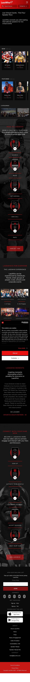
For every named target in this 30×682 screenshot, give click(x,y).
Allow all (15, 353)
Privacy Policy (15, 580)
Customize (14, 358)
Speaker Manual (15, 647)
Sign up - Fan (15, 606)
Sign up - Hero (15, 603)
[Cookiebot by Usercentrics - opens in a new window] (21, 323)
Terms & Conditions (15, 665)
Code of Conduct (15, 641)
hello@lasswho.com (15, 656)
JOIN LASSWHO (15, 557)
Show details (21, 348)
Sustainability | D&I (15, 644)
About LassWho (15, 629)
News (15, 632)
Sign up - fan (15, 248)
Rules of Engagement (15, 638)
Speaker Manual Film (15, 650)
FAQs (15, 635)
